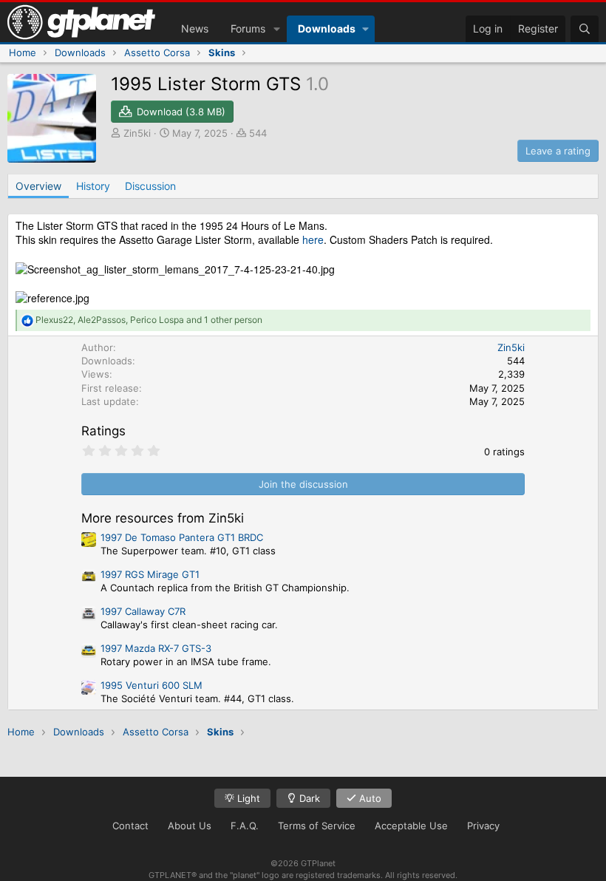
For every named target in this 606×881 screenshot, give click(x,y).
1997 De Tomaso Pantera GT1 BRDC (182, 537)
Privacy (483, 825)
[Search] (585, 29)
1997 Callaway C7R (143, 611)
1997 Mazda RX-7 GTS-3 (156, 648)
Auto (368, 798)
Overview (38, 186)
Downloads (326, 28)
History (93, 186)
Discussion (150, 186)
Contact (130, 825)
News (194, 28)
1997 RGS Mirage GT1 (150, 574)
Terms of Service (316, 825)
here (313, 239)
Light (247, 798)
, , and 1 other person (148, 319)
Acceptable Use (411, 825)
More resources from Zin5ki (162, 518)
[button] (277, 29)
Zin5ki (137, 133)
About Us (189, 825)
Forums (248, 28)
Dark (308, 798)
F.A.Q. (245, 825)
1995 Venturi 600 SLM (151, 685)
